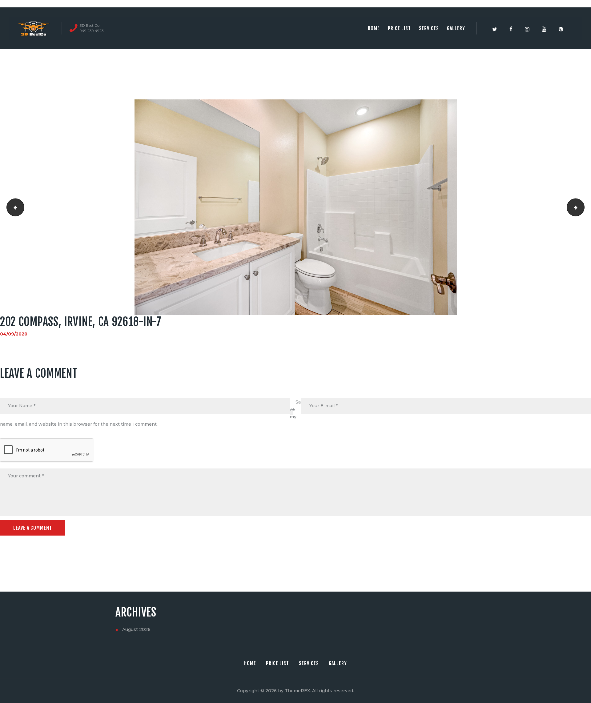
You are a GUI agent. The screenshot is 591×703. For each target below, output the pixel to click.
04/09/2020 (13, 334)
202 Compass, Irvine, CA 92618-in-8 (582, 207)
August (136, 629)
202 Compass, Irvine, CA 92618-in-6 (13, 207)
